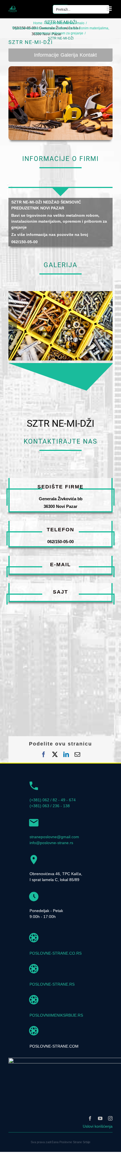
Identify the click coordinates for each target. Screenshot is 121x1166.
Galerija (69, 55)
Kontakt (88, 55)
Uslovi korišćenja (98, 1126)
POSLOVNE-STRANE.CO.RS (56, 953)
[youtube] (100, 1118)
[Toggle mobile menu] (110, 9)
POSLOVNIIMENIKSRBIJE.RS (56, 1015)
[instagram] (110, 1118)
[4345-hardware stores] (60, 293)
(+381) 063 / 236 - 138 (50, 806)
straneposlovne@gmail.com (54, 837)
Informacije (46, 55)
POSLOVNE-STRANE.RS (52, 984)
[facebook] (90, 1118)
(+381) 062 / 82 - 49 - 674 (53, 800)
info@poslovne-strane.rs (51, 842)
